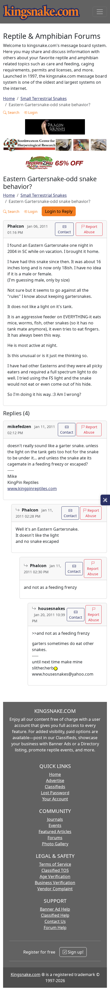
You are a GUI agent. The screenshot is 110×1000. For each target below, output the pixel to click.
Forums (55, 837)
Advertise (55, 780)
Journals (55, 819)
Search (13, 112)
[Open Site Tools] (105, 500)
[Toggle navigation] (100, 12)
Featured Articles (55, 831)
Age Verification (55, 876)
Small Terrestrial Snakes (43, 98)
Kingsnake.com (25, 974)
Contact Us (55, 921)
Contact (64, 231)
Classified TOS (55, 870)
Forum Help (55, 927)
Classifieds (55, 786)
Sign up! (75, 952)
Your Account (55, 799)
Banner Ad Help (55, 909)
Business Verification (55, 882)
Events (55, 825)
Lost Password (55, 793)
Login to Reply (58, 211)
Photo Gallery (55, 844)
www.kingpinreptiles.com (32, 488)
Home (9, 98)
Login (32, 112)
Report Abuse (90, 229)
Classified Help (55, 915)
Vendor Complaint (55, 889)
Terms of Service (55, 864)
